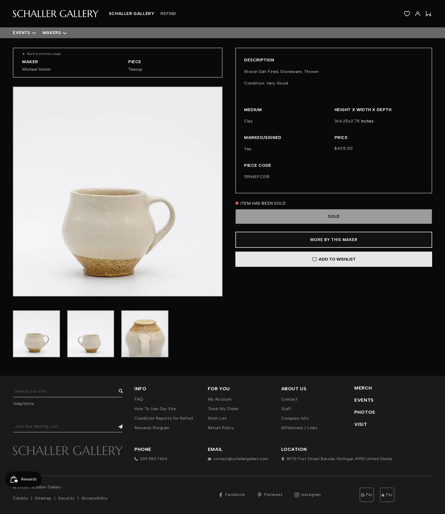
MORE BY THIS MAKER (333, 239)
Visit (360, 424)
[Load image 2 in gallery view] (90, 334)
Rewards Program (151, 427)
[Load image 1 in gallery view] (36, 334)
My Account (220, 399)
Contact (289, 399)
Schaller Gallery (46, 487)
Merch (363, 388)
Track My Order (223, 408)
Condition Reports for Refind (163, 418)
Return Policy (221, 427)
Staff (286, 408)
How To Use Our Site (155, 408)
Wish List (217, 418)
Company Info (295, 418)
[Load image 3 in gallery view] (144, 334)
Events (21, 32)
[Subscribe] (117, 426)
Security (66, 498)
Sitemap (43, 498)
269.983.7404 (153, 459)
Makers (51, 32)
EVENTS (364, 400)
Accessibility (95, 498)
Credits (20, 498)
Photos (364, 412)
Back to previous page (44, 54)
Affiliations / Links (299, 427)
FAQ (138, 399)
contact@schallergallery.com (240, 459)
